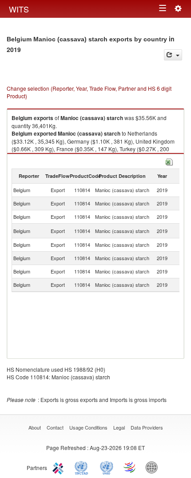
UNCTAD (83, 467)
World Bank (154, 467)
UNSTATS (106, 467)
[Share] (173, 54)
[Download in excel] (169, 161)
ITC (59, 467)
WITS (19, 9)
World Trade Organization (130, 467)
